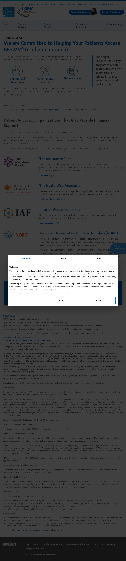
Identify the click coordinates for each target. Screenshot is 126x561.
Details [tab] (63, 258)
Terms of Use (63, 293)
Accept (62, 300)
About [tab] (100, 258)
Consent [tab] (26, 258)
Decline (98, 300)
